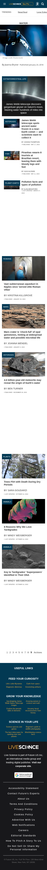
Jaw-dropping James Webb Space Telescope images (14, 703)
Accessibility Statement (23, 788)
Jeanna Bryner (12, 64)
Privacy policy (23, 809)
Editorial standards (23, 835)
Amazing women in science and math (33, 702)
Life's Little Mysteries (14, 684)
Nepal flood (22, 12)
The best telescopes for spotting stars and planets (14, 734)
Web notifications (23, 825)
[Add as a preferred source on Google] (23, 775)
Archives (38, 653)
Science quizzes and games (14, 728)
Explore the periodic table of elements (14, 710)
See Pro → (27, 4)
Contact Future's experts (24, 793)
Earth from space (33, 684)
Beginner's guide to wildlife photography (33, 728)
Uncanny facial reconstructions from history (33, 711)
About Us (23, 798)
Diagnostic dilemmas (14, 687)
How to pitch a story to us (23, 841)
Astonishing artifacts (33, 687)
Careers (23, 830)
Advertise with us (23, 819)
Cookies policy (23, 814)
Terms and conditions (24, 804)
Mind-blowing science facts (33, 733)
